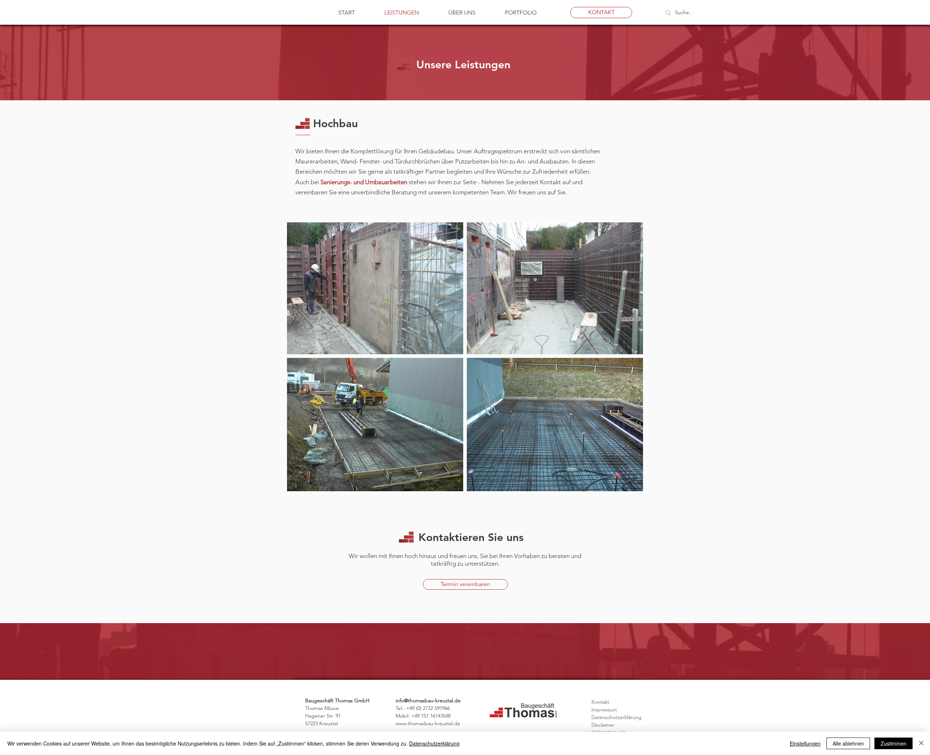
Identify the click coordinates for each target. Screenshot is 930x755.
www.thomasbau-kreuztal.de (428, 723)
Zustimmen (893, 743)
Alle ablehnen (848, 743)
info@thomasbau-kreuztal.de (428, 700)
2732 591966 (436, 708)
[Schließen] (921, 743)
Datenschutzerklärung (434, 743)
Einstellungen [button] (805, 743)
